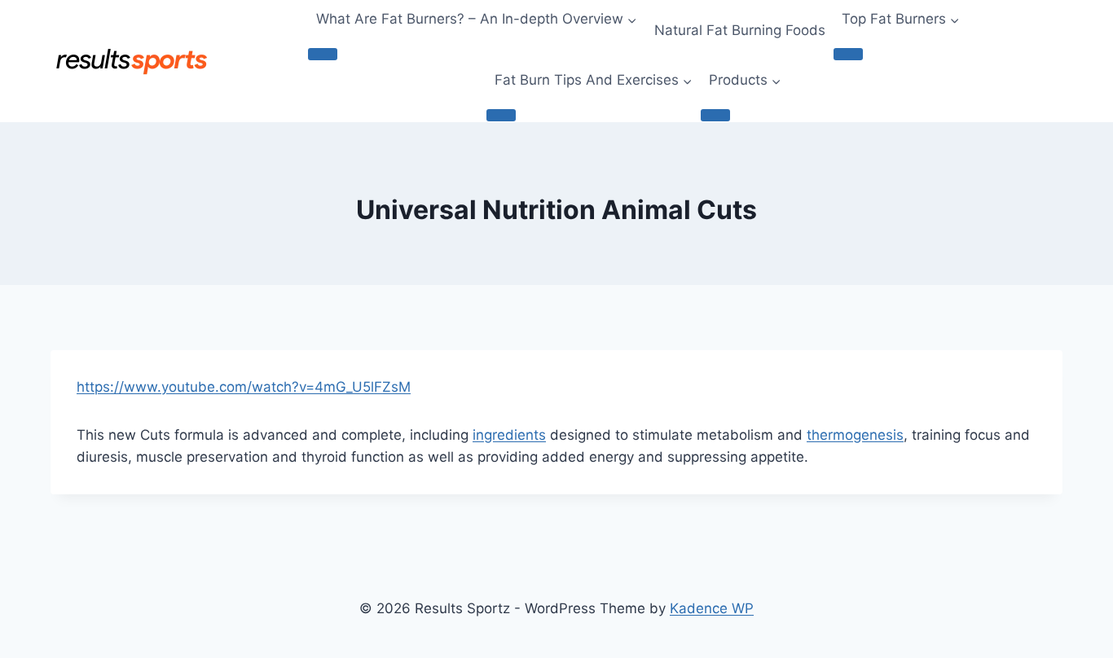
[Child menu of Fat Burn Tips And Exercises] (501, 115)
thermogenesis (855, 435)
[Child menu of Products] (715, 115)
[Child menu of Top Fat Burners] (848, 53)
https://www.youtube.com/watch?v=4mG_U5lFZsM (244, 387)
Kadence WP (712, 608)
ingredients (509, 435)
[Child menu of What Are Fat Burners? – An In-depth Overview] (322, 53)
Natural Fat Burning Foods (739, 30)
